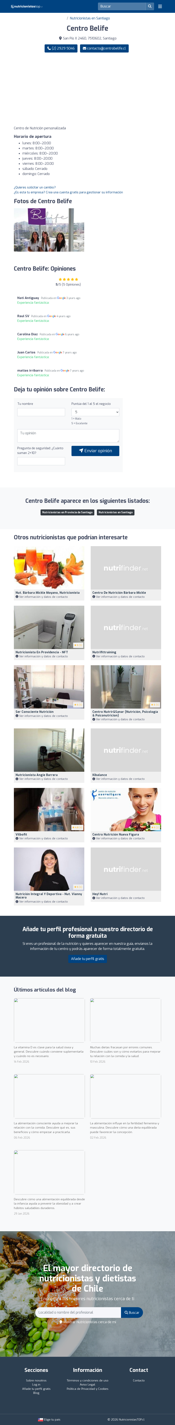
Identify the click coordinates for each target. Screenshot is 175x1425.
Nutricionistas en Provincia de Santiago (67, 512)
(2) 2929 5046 (63, 48)
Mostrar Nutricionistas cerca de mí (89, 1322)
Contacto (139, 1380)
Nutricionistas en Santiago (90, 18)
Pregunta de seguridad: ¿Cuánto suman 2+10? (40, 450)
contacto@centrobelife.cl (106, 48)
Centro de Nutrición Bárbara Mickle (119, 593)
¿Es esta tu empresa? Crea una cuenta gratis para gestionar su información (68, 192)
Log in (36, 1384)
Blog (36, 1393)
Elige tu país (51, 1419)
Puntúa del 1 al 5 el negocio (91, 404)
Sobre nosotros (36, 1380)
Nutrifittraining (104, 652)
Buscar (133, 1312)
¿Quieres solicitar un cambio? (35, 187)
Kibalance (99, 775)
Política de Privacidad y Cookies (87, 1389)
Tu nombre (25, 404)
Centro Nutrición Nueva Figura (115, 835)
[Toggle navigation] (160, 6)
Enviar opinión (97, 451)
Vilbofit (21, 835)
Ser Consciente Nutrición (35, 712)
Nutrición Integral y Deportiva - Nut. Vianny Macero (49, 896)
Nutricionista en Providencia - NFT (42, 652)
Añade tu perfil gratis (87, 959)
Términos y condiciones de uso (87, 1380)
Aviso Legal (87, 1384)
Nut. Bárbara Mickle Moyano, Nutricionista (48, 593)
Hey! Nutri (100, 894)
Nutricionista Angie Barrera (37, 775)
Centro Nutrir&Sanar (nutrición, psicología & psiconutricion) (125, 714)
